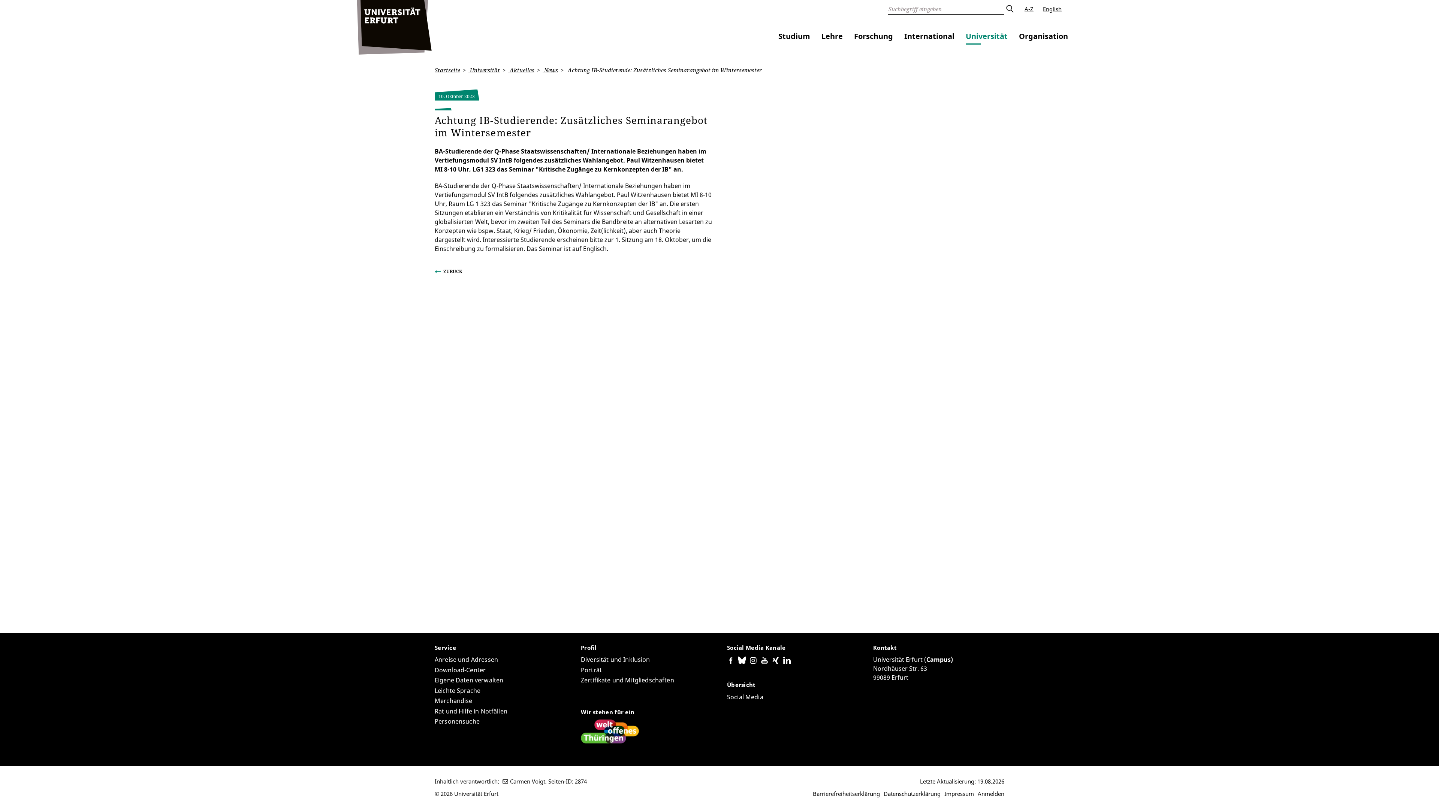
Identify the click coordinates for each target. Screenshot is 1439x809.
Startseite (447, 70)
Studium (794, 36)
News (550, 70)
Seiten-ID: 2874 (567, 781)
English (1052, 9)
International (929, 36)
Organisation (1043, 36)
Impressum (959, 793)
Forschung (873, 36)
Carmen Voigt (527, 781)
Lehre (832, 36)
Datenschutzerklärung (912, 793)
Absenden (1009, 9)
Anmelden (991, 793)
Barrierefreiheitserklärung (846, 793)
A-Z (1029, 9)
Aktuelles (521, 70)
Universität (987, 36)
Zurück (452, 271)
